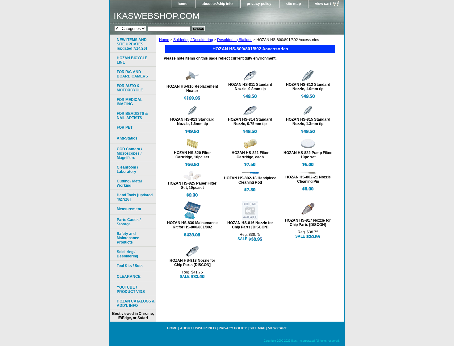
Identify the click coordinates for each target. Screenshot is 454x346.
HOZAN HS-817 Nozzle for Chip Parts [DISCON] (308, 222)
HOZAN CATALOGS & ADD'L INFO (136, 303)
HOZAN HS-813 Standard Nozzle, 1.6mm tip (192, 121)
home (182, 4)
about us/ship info (217, 4)
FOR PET (124, 127)
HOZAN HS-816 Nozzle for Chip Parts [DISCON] (250, 225)
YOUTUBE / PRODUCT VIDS (131, 289)
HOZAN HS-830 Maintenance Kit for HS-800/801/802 (192, 225)
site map (293, 4)
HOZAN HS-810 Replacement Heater (192, 88)
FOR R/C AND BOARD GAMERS (132, 74)
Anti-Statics (127, 138)
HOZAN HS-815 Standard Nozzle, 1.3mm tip (308, 121)
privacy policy (259, 4)
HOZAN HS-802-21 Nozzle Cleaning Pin (308, 179)
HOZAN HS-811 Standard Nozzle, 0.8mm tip (250, 86)
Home (164, 40)
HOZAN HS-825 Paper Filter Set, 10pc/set (192, 185)
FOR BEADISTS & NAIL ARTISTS (132, 115)
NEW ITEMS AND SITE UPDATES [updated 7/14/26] (132, 44)
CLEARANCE (129, 276)
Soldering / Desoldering (193, 40)
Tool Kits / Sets (130, 266)
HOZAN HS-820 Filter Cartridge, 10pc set (192, 155)
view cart (323, 4)
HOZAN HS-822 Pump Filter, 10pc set (308, 155)
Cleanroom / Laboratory (127, 169)
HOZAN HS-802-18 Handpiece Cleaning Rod (250, 180)
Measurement (129, 209)
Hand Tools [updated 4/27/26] (135, 197)
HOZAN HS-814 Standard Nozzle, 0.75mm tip (250, 121)
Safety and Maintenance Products (128, 237)
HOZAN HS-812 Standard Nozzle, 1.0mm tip (308, 86)
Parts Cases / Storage (129, 222)
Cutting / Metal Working (129, 183)
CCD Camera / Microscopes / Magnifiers (129, 153)
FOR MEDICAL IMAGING (129, 102)
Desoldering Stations (234, 40)
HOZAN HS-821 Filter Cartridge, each (250, 155)
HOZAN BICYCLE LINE (132, 60)
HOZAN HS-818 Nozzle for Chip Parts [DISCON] (192, 262)
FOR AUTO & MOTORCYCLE (130, 88)
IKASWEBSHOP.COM (157, 16)
